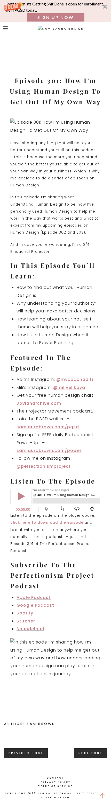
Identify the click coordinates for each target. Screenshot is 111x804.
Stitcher (26, 621)
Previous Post (26, 753)
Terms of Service (55, 786)
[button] (55, 11)
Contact (55, 777)
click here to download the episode (46, 522)
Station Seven (55, 797)
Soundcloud (30, 629)
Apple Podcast (34, 597)
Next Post (90, 753)
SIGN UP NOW (55, 17)
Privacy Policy (56, 782)
